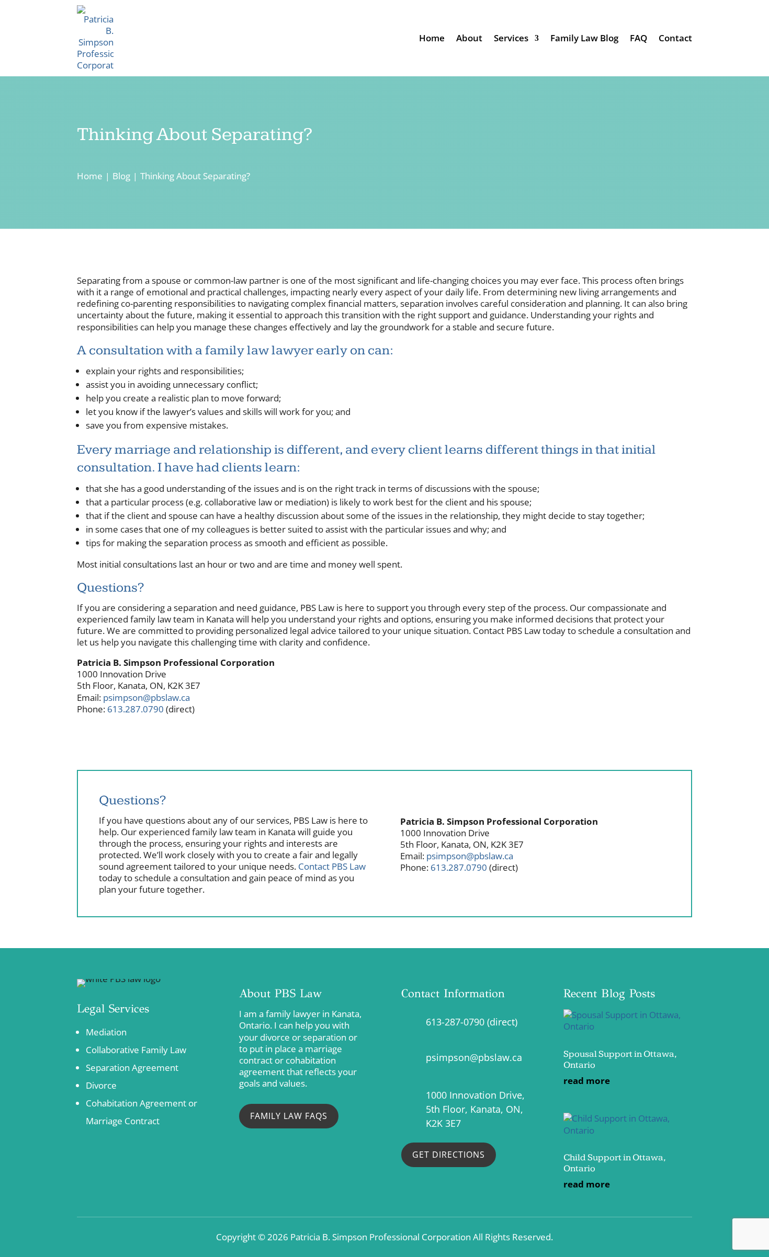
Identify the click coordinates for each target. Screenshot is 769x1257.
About (469, 38)
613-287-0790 (455, 1022)
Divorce (101, 1085)
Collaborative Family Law (136, 1050)
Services (511, 38)
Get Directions (448, 1154)
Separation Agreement (132, 1068)
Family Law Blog (584, 38)
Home (432, 38)
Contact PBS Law (332, 866)
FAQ (638, 38)
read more (586, 1081)
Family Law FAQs (288, 1116)
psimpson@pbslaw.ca (146, 697)
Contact (675, 38)
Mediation (106, 1032)
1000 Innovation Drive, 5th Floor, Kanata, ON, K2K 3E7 (475, 1109)
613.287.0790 (135, 709)
